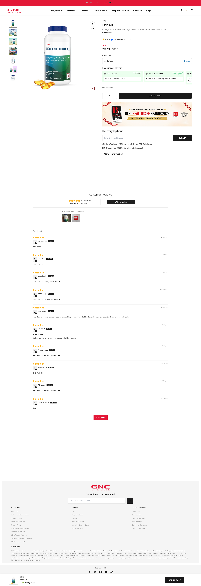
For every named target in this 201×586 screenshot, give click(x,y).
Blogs (148, 10)
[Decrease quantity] (105, 96)
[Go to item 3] (13, 42)
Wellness (71, 10)
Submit (182, 138)
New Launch (100, 10)
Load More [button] (100, 417)
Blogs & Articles (77, 515)
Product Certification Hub (20, 528)
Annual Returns (77, 528)
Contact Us (136, 512)
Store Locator (136, 515)
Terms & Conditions (18, 522)
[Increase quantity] (114, 96)
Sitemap (74, 518)
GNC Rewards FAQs (18, 542)
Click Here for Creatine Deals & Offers (100, 3)
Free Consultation (138, 518)
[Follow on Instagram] (100, 572)
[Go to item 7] (13, 79)
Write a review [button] (121, 202)
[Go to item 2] (13, 33)
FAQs (73, 512)
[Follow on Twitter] (95, 572)
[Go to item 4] (13, 51)
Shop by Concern (119, 10)
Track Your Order (78, 522)
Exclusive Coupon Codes (81, 525)
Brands (136, 10)
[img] (38, 237)
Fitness (85, 10)
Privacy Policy (16, 525)
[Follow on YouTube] (106, 572)
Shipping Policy (16, 518)
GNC (104, 21)
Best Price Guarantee (139, 525)
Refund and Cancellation (20, 515)
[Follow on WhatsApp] (111, 572)
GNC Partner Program (19, 535)
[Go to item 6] (13, 70)
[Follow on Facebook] (89, 572)
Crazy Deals (55, 10)
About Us (14, 512)
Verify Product (137, 522)
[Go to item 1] (13, 23)
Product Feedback (138, 528)
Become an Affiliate (18, 532)
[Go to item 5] (13, 61)
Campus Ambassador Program (22, 538)
